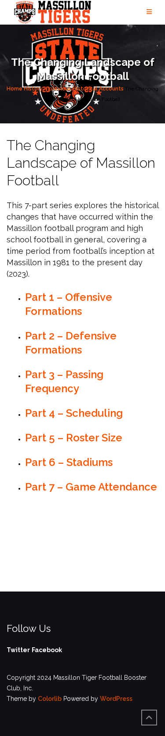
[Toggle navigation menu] (149, 12)
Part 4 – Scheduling (74, 413)
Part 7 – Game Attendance (91, 486)
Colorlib (50, 698)
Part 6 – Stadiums (69, 462)
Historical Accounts (98, 89)
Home (14, 89)
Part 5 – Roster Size (73, 437)
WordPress (116, 698)
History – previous (47, 89)
